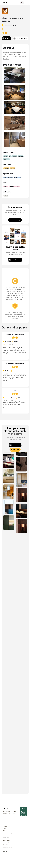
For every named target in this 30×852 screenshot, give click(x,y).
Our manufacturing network (9, 833)
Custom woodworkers (8, 847)
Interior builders (6, 840)
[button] (26, 2)
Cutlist (4, 828)
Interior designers (7, 842)
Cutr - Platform (6, 826)
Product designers (7, 845)
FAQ (4, 830)
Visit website (7, 29)
